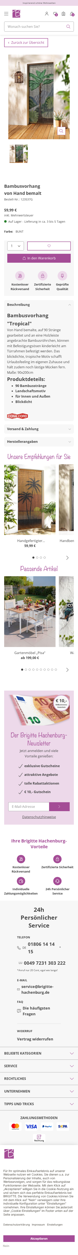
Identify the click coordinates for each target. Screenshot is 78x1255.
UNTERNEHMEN (17, 1091)
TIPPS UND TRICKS (19, 1104)
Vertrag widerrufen (35, 1038)
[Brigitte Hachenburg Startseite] (16, 14)
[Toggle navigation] (6, 14)
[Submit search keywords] (68, 27)
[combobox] (39, 27)
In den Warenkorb (41, 258)
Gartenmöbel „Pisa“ (29, 653)
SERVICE (10, 1066)
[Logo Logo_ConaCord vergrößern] (17, 416)
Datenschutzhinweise (39, 817)
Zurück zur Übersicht (27, 42)
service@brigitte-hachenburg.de (37, 989)
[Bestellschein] (63, 14)
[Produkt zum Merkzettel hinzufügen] (49, 246)
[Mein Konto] (47, 14)
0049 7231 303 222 (45, 963)
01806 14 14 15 (41, 947)
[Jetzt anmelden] (59, 806)
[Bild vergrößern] (61, 131)
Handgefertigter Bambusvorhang (30, 540)
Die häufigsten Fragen (36, 1011)
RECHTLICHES (15, 1078)
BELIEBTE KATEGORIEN (22, 1053)
